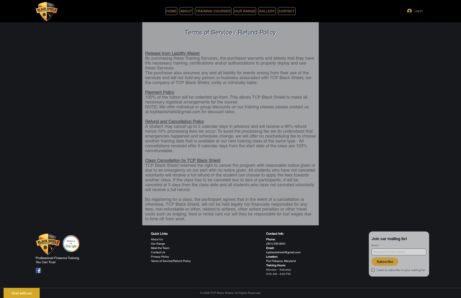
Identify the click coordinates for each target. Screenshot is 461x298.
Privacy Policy (160, 256)
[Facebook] (38, 270)
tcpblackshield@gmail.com (175, 111)
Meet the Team (160, 248)
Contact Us (158, 252)
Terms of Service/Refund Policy (171, 261)
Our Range (158, 243)
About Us (157, 239)
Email (375, 245)
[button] (213, 11)
